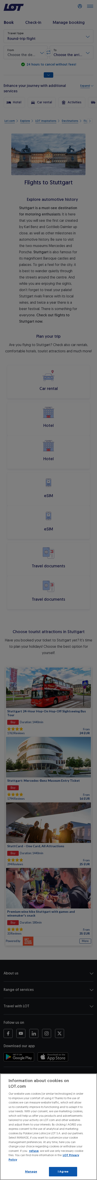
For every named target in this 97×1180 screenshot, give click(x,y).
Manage (31, 1171)
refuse (34, 1151)
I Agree (63, 1171)
